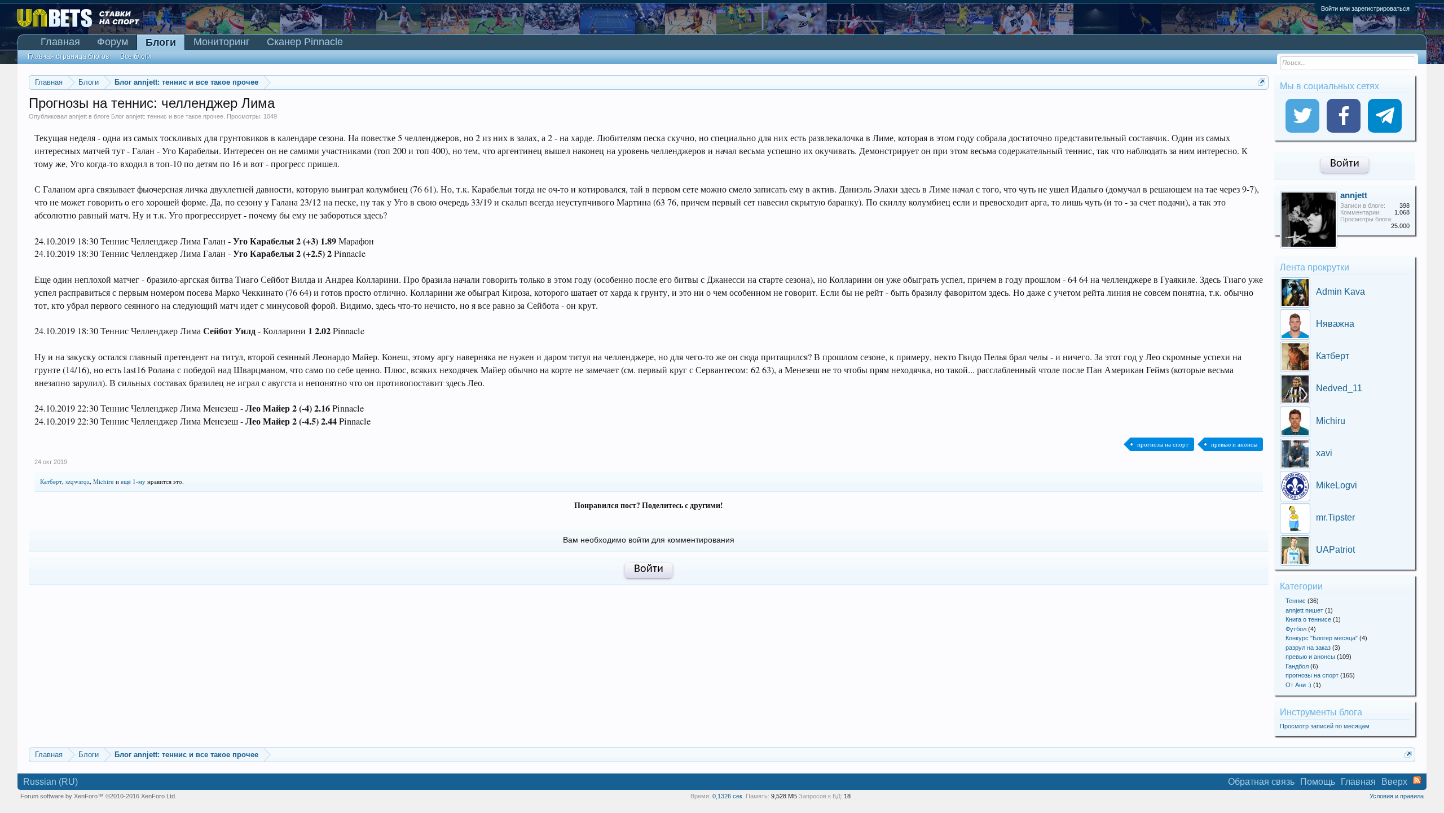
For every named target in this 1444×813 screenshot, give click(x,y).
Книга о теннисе (1308, 619)
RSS (1417, 780)
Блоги (161, 42)
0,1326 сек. (728, 796)
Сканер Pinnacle (305, 41)
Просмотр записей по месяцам (1325, 726)
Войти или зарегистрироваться (1365, 8)
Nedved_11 (1339, 388)
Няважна (1335, 324)
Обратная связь (1261, 781)
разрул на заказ (1308, 647)
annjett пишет (1304, 610)
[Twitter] (1302, 116)
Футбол (1295, 629)
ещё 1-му (133, 481)
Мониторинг (221, 41)
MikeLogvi (1336, 485)
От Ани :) (1298, 684)
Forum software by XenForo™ (98, 796)
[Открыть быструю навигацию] (1261, 82)
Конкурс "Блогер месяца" (1321, 638)
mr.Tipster (1335, 517)
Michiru (103, 481)
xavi (1324, 453)
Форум (112, 41)
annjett (78, 116)
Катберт (51, 481)
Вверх (1394, 781)
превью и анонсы (1234, 444)
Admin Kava (1340, 291)
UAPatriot (1335, 549)
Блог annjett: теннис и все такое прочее (167, 116)
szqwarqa (77, 481)
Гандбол (1297, 666)
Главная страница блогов (68, 56)
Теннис (1295, 600)
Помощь (1317, 781)
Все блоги (135, 56)
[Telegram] (1385, 116)
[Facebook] (1344, 116)
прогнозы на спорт (1162, 444)
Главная (60, 41)
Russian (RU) (50, 781)
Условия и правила (1397, 796)
